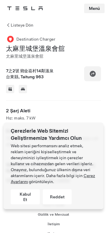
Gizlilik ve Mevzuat (53, 214)
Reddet (57, 196)
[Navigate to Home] (25, 8)
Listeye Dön (22, 25)
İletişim (54, 224)
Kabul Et (25, 197)
